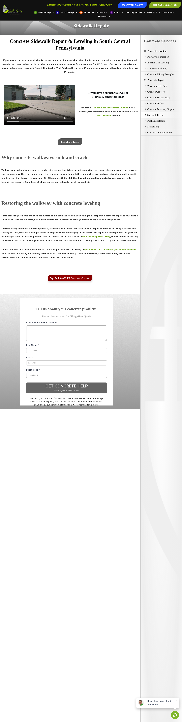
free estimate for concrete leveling (110, 107)
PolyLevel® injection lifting (96, 236)
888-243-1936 (104, 115)
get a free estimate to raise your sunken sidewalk (110, 249)
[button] (70, 141)
